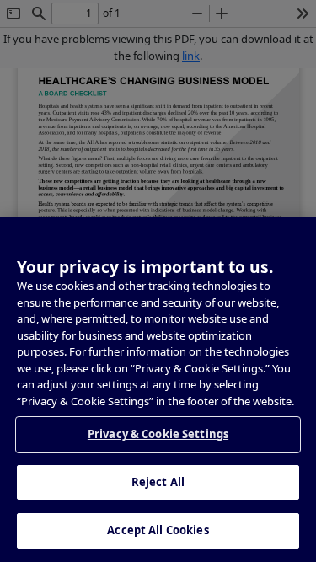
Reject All (158, 482)
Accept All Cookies (157, 530)
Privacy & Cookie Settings (158, 434)
